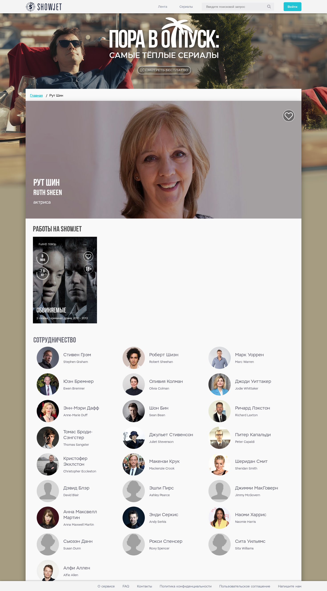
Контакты (144, 586)
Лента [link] (162, 7)
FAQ (126, 586)
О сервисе (106, 586)
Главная (36, 95)
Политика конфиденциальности (186, 586)
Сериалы (186, 7)
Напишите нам (289, 586)
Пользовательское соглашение (244, 586)
